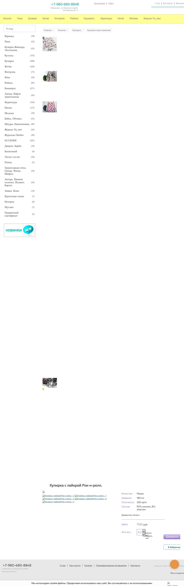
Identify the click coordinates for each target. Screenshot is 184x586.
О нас (157, 3)
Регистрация (99, 3)
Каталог (7, 18)
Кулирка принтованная (99, 30)
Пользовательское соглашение (111, 565)
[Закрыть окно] (169, 583)
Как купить (168, 3)
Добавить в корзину (172, 537)
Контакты (180, 3)
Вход (111, 3)
